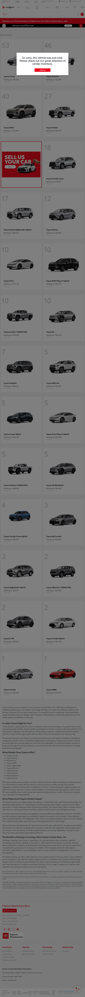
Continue (42, 70)
